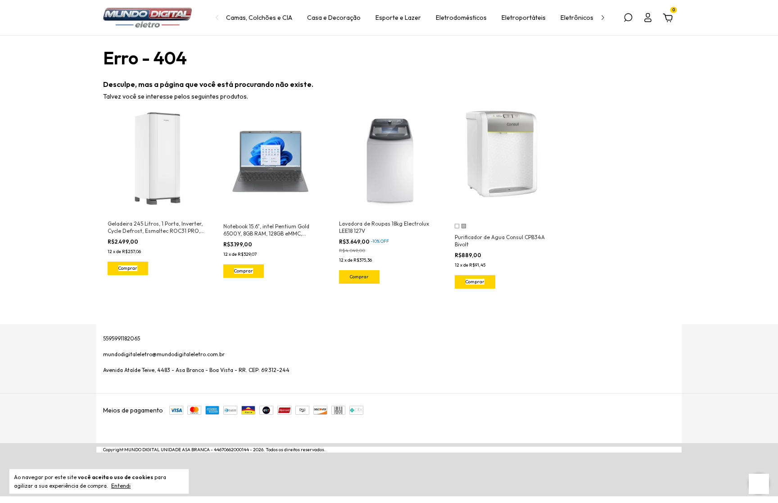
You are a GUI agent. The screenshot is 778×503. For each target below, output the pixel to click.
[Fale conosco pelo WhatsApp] (759, 484)
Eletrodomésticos (461, 18)
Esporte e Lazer (398, 18)
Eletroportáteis (524, 18)
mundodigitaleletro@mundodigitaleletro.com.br (164, 354)
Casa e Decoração (334, 18)
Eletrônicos (577, 18)
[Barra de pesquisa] (628, 18)
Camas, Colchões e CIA (259, 18)
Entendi (121, 485)
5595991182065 (121, 338)
